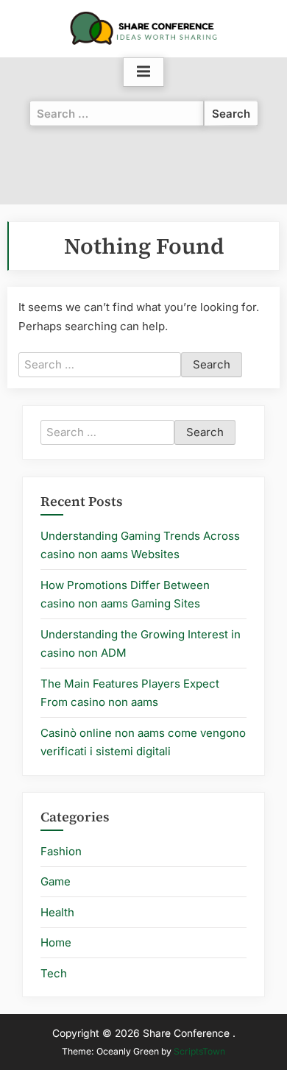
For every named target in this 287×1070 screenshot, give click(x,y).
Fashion (61, 851)
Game (55, 881)
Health (57, 912)
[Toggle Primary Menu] (143, 72)
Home (55, 942)
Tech (53, 973)
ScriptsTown (199, 1051)
